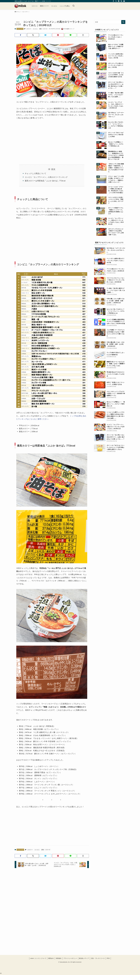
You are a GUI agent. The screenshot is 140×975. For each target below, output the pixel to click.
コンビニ (35, 28)
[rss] (121, 1)
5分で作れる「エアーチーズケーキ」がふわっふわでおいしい (116, 114)
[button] (1, 973)
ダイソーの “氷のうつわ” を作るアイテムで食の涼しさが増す (116, 134)
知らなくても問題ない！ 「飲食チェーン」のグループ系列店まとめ (115, 144)
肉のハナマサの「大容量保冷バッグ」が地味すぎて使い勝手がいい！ (115, 46)
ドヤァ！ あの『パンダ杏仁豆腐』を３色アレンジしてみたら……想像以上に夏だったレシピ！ (116, 179)
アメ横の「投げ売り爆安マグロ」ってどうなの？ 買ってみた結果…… (115, 94)
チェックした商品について (35, 173)
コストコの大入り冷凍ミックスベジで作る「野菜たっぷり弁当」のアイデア (115, 200)
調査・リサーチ (43, 28)
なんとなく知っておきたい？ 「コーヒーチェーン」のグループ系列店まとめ (115, 125)
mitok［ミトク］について (38, 958)
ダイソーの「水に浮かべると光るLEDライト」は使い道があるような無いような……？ (115, 85)
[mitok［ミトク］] (20, 6)
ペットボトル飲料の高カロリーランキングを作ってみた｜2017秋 (115, 56)
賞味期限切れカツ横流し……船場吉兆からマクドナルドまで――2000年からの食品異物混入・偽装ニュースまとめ (116, 155)
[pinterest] (118, 1)
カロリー (29, 28)
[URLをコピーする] (83, 35)
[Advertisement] (33, 139)
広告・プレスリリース (98, 958)
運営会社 (51, 958)
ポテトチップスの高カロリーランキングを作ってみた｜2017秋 (115, 65)
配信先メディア (84, 958)
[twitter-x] (116, 1)
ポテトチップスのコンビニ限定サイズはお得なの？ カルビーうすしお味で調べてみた (116, 232)
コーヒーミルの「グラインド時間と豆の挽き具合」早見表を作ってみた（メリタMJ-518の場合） (116, 189)
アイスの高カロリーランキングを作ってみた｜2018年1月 (115, 37)
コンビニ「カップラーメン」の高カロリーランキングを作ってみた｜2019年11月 (116, 221)
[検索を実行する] (123, 22)
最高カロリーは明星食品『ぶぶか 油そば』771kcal (45, 181)
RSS (108, 958)
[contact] (124, 1)
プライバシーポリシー (70, 958)
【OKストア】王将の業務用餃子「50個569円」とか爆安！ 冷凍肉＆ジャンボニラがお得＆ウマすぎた (116, 167)
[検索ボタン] (73, 6)
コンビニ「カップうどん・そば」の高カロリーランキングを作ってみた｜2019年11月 (115, 105)
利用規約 (58, 958)
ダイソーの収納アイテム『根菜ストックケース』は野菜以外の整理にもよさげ (115, 210)
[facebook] (113, 1)
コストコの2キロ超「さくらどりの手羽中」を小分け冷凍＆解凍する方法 (116, 74)
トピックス (20, 28)
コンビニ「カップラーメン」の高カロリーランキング (46, 177)
